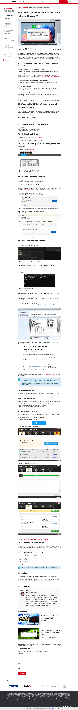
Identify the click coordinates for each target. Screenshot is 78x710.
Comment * (20, 653)
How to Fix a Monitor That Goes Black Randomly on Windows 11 (50, 618)
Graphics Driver (25, 7)
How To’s (25, 1)
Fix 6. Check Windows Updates (8, 38)
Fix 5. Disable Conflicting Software (8, 34)
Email (19, 668)
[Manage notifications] (75, 707)
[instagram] (65, 707)
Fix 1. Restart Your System (9, 21)
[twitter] (53, 49)
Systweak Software (17, 707)
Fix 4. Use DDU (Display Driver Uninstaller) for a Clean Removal (8, 30)
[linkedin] (35, 50)
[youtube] (67, 707)
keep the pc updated (27, 189)
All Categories (53, 1)
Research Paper (45, 1)
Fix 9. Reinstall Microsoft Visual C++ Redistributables (9, 48)
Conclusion (6, 60)
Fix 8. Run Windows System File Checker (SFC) (9, 45)
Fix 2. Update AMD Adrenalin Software (7, 24)
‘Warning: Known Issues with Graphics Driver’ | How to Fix (36, 539)
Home (20, 7)
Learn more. (52, 708)
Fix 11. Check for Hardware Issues (9, 54)
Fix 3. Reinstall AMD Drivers (9, 26)
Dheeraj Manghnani (31, 49)
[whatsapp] (60, 49)
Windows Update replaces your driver (50, 76)
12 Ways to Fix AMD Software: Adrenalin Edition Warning (9, 17)
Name (19, 663)
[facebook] (55, 49)
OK (58, 708)
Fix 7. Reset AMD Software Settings (9, 41)
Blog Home (20, 1)
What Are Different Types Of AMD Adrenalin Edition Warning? (8, 12)
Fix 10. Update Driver (8, 50)
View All (67, 680)
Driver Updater (31, 1)
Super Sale (64, 1)
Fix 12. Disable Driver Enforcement (8, 57)
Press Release (39, 1)
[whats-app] (70, 707)
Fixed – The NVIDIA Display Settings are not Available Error (50, 632)
